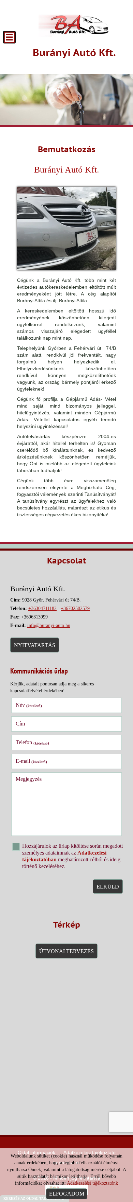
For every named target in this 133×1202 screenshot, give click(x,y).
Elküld (108, 887)
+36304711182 (42, 608)
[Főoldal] (74, 23)
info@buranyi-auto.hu (48, 625)
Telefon (32, 742)
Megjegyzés (29, 779)
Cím (20, 723)
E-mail (31, 761)
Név (29, 705)
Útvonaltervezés (66, 951)
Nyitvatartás (34, 645)
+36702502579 (75, 608)
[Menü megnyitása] (9, 37)
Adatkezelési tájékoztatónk (92, 1183)
